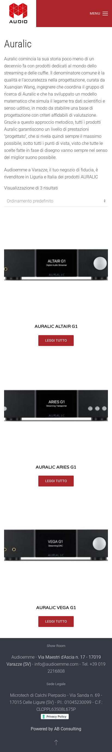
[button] (99, 13)
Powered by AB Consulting (56, 728)
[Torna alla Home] (18, 13)
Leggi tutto (56, 340)
